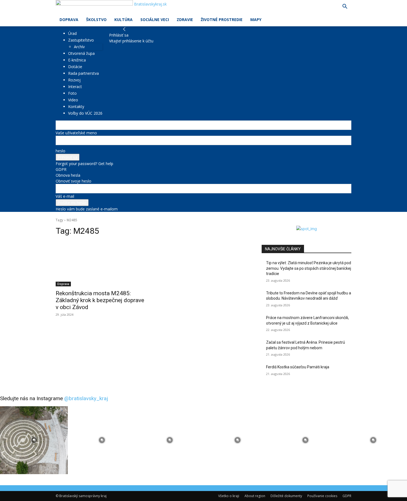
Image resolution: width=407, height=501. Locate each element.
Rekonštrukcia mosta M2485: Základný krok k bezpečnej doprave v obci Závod (100, 300)
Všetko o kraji (228, 496)
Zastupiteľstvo (81, 40)
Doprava (69, 19)
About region (254, 496)
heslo (60, 150)
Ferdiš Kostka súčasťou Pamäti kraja (297, 367)
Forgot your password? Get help (84, 163)
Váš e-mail (65, 196)
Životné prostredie (222, 19)
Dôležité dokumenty (286, 496)
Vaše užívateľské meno (76, 132)
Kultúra (123, 19)
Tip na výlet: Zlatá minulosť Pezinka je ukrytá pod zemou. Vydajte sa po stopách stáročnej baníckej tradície (308, 268)
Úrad (72, 33)
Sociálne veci (154, 19)
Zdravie (185, 19)
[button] (344, 7)
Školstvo (96, 19)
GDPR (61, 169)
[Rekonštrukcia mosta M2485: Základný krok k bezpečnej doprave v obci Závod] (100, 263)
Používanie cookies (322, 496)
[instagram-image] (34, 440)
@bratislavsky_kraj (86, 398)
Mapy (255, 19)
